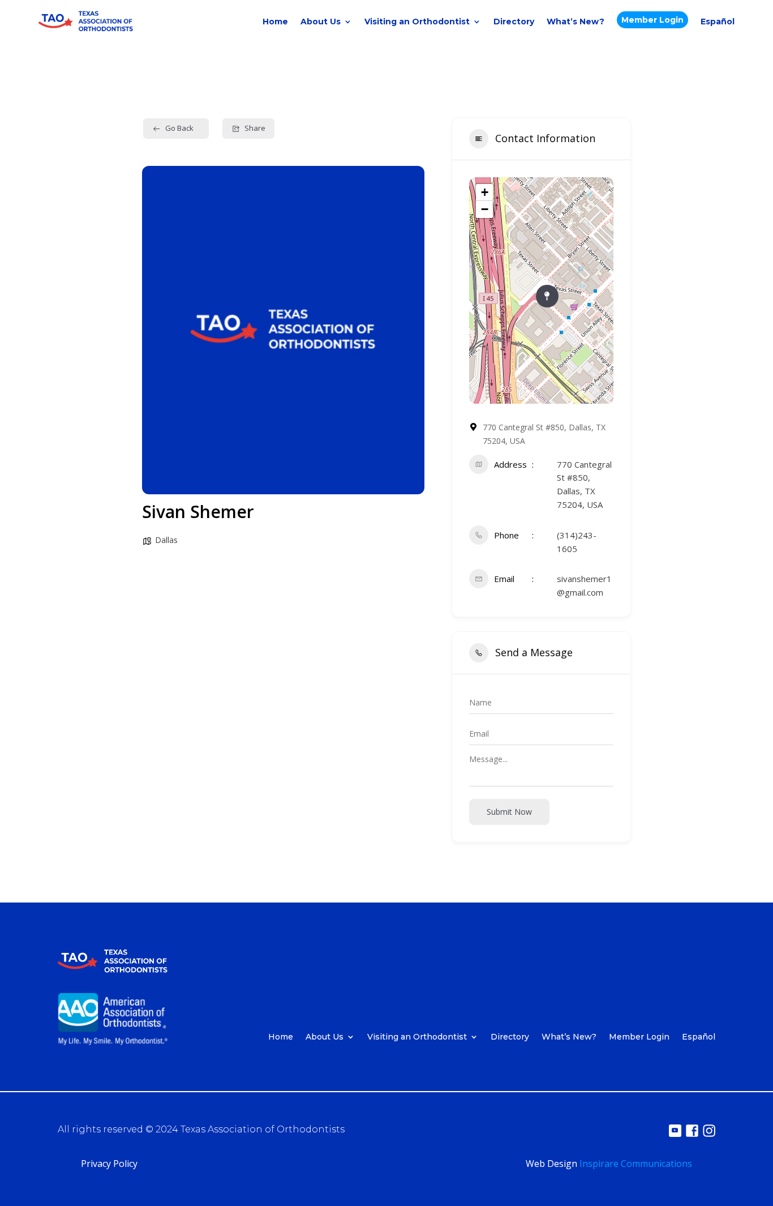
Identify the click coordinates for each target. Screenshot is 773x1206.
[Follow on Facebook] (692, 1130)
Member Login (652, 20)
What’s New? (575, 21)
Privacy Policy (109, 1163)
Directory (513, 21)
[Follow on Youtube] (675, 1130)
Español (718, 21)
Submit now (509, 811)
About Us (320, 21)
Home (275, 21)
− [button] (484, 209)
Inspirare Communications (635, 1163)
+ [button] (484, 192)
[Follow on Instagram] (709, 1130)
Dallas (166, 539)
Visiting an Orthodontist (417, 21)
